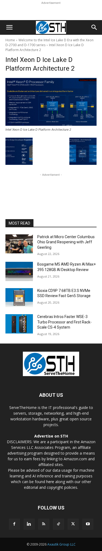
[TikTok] (58, 524)
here (50, 481)
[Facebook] (14, 524)
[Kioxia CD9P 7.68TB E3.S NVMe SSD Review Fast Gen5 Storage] (19, 297)
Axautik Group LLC (61, 544)
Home (10, 40)
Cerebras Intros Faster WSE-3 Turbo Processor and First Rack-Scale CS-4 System (64, 321)
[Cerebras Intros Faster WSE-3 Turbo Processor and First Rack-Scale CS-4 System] (19, 323)
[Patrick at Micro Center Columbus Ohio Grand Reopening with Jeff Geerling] (19, 243)
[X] (73, 524)
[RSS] (43, 524)
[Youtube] (87, 524)
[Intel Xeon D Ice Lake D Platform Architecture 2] (51, 102)
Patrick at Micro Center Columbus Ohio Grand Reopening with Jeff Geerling (66, 242)
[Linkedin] (29, 524)
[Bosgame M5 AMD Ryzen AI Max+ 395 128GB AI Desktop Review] (19, 271)
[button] (9, 27)
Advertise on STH (51, 436)
